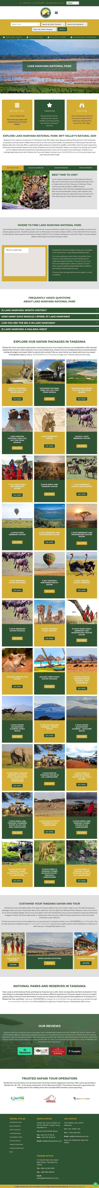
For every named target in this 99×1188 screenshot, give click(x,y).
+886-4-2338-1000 (45, 1168)
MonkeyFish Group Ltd (77, 1187)
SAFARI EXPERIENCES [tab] (61, 168)
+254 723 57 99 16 (45, 1135)
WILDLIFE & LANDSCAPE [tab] (36, 168)
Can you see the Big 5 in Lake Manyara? (28, 322)
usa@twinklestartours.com (76, 1136)
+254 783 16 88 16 (46, 1137)
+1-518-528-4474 (72, 1133)
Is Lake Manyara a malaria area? (24, 329)
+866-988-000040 (45, 1172)
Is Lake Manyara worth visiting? (24, 310)
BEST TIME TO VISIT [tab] (13, 168)
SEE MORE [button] (17, 399)
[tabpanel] (49, 190)
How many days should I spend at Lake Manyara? (35, 316)
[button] (56, 12)
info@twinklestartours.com (49, 1141)
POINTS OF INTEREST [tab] (85, 168)
